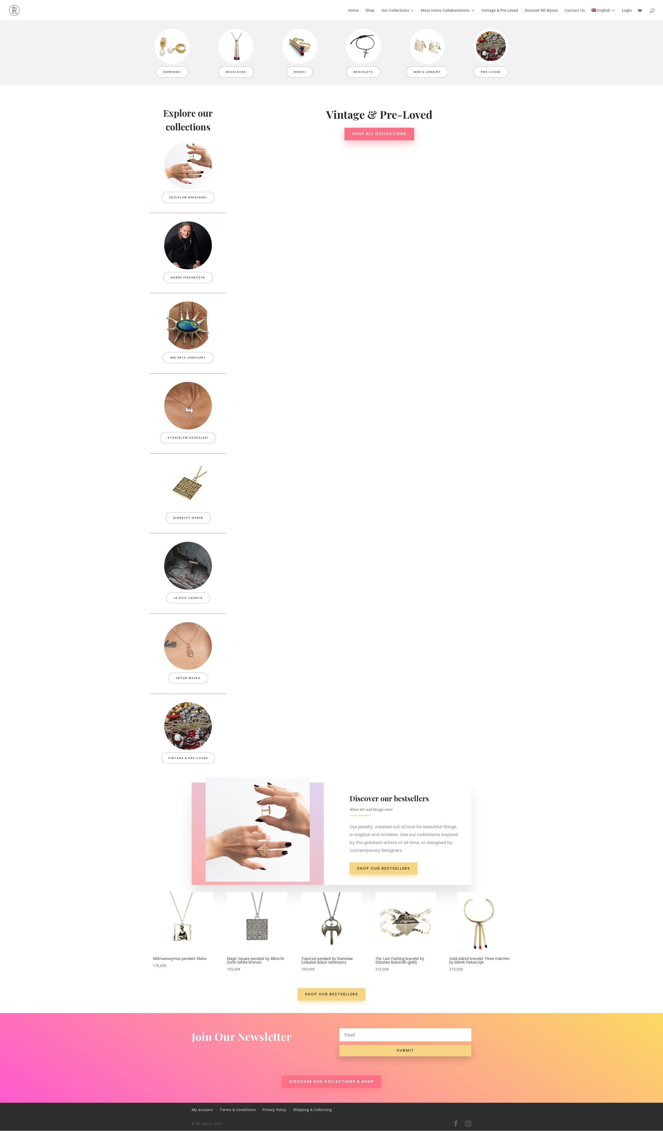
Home (353, 11)
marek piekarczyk (188, 277)
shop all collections (379, 133)
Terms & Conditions (238, 1109)
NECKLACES (236, 72)
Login (627, 11)
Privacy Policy (274, 1109)
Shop (369, 11)
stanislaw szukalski (188, 438)
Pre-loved (491, 72)
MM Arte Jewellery (188, 358)
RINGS (299, 72)
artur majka (188, 678)
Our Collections (395, 11)
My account (202, 1109)
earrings (172, 72)
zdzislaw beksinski (188, 197)
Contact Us (575, 11)
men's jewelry (427, 72)
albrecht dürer (188, 518)
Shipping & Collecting (312, 1109)
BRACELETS (363, 72)
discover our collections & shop (331, 1081)
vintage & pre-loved (188, 758)
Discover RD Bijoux (541, 11)
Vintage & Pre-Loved (499, 11)
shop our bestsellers (383, 868)
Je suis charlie (188, 598)
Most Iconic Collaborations (445, 11)
